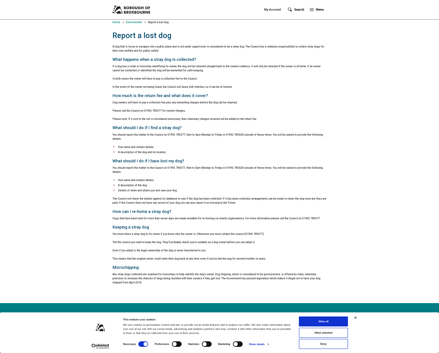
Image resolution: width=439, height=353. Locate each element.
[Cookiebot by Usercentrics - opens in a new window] (100, 346)
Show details (257, 344)
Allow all (323, 321)
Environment (134, 22)
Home (116, 22)
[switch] (177, 344)
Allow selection (323, 332)
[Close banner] (355, 317)
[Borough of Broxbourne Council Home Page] (131, 9)
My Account (272, 9)
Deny (323, 343)
